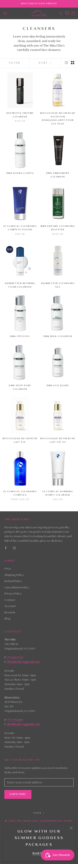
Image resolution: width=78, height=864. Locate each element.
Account (10, 606)
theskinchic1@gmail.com (23, 662)
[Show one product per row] (66, 62)
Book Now (39, 853)
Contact (9, 600)
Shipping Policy (14, 575)
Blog (7, 619)
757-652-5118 (15, 658)
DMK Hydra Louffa (20, 173)
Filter (14, 63)
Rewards (9, 613)
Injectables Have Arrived (39, 3)
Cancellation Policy (16, 588)
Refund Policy (13, 581)
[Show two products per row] (72, 62)
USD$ (37, 813)
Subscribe (18, 794)
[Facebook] (5, 548)
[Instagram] (14, 548)
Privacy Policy (13, 594)
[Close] (71, 828)
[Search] (60, 13)
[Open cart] (73, 13)
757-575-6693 (15, 720)
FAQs (7, 569)
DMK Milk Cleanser (58, 336)
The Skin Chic (27, 821)
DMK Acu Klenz (58, 385)
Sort (43, 63)
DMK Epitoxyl (20, 336)
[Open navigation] (5, 13)
